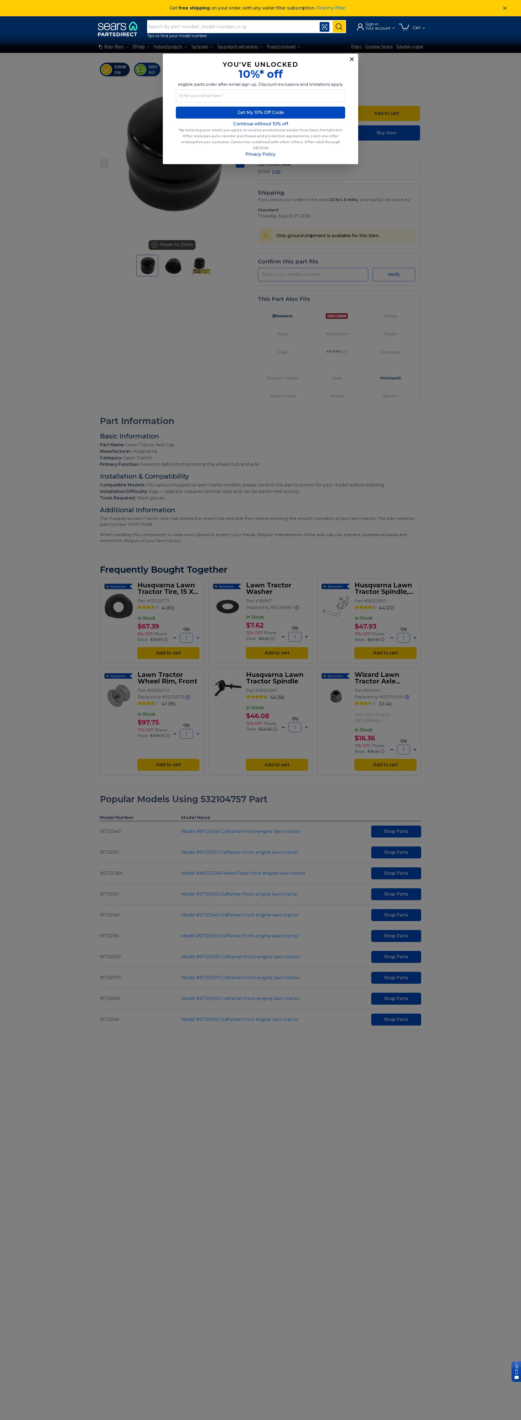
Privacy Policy (260, 154)
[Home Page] (120, 28)
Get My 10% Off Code (260, 112)
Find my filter (330, 8)
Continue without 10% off (260, 123)
